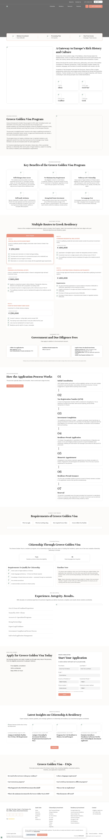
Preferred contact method (87, 685)
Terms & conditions (93, 833)
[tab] (26, 523)
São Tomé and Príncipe (54, 810)
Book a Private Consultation (15, 386)
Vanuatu (51, 821)
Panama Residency (75, 823)
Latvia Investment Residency (77, 812)
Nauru (50, 824)
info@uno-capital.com (98, 810)
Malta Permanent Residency (77, 815)
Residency (61, 6)
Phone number (62, 685)
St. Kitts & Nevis (53, 815)
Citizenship (52, 6)
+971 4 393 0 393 (96, 812)
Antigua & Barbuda (53, 812)
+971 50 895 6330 (96, 6)
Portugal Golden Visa (75, 810)
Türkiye (50, 823)
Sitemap (101, 833)
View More (54, 747)
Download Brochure (48, 28)
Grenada (51, 819)
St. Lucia (51, 817)
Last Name (82, 665)
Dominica (51, 814)
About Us (71, 2)
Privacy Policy (72, 691)
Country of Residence (64, 678)
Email (59, 672)
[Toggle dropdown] (73, 6)
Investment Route (84, 678)
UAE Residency (74, 821)
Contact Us (78, 2)
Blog (36, 817)
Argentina (51, 826)
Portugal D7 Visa (74, 819)
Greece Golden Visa (75, 814)
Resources (70, 6)
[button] (30, 608)
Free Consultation (61, 28)
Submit (64, 694)
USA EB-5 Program (75, 817)
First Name (61, 665)
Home (36, 810)
